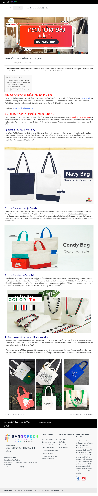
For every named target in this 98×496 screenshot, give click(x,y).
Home (6, 8)
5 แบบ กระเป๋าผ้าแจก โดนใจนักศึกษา (82, 414)
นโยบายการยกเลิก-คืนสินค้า (50, 450)
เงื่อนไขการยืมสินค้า (48, 447)
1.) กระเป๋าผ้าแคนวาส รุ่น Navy (16, 84)
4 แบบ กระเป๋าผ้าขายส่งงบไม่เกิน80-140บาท (18, 82)
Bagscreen (8, 490)
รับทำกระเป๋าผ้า (85, 98)
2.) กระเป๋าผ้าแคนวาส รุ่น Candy (17, 86)
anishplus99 (27, 63)
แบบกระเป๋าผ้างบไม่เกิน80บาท (23, 108)
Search (95, 2)
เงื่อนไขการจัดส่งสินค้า (48, 453)
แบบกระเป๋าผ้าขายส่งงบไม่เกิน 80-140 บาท (18, 80)
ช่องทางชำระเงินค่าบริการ (49, 439)
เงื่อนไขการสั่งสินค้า (48, 445)
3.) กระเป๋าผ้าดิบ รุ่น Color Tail (17, 88)
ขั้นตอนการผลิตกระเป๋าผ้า (49, 442)
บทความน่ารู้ (17, 8)
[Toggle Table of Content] (28, 77)
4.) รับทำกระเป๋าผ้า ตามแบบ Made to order (20, 90)
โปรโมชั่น (62, 442)
